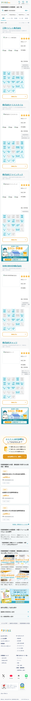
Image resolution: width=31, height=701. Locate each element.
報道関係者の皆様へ (15, 699)
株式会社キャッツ (9, 342)
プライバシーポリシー (6, 646)
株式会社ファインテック (12, 174)
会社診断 (19, 640)
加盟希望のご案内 (21, 670)
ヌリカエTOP (4, 623)
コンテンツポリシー (5, 641)
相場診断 (19, 638)
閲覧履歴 (23, 3)
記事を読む (4, 662)
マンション (19, 658)
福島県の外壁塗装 (14, 623)
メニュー (26, 3)
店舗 (18, 662)
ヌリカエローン (20, 645)
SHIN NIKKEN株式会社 (12, 265)
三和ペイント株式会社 (11, 28)
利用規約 (3, 643)
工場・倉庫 (19, 665)
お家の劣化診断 (20, 643)
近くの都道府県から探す (7, 616)
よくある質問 (4, 638)
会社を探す (4, 658)
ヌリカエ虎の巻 (20, 650)
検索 (19, 3)
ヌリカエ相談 (20, 648)
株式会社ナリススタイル (12, 104)
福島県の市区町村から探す (8, 612)
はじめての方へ (4, 636)
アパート (19, 660)
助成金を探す (5, 660)
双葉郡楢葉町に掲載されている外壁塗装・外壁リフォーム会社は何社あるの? (14, 543)
